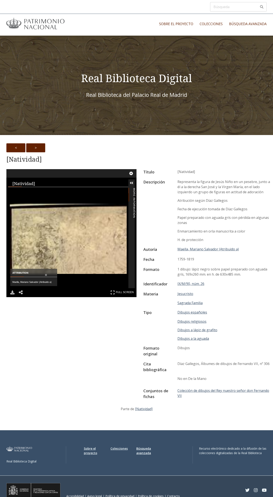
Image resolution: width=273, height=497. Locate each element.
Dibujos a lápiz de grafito (197, 330)
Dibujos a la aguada (193, 338)
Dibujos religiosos (191, 321)
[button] (138, 183)
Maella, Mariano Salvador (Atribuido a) (208, 249)
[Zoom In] (18, 192)
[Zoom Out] (35, 192)
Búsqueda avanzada (248, 24)
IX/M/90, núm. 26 (190, 283)
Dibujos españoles (192, 312)
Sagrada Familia (190, 303)
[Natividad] (24, 159)
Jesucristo (185, 293)
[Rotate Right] (52, 192)
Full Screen (125, 291)
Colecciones (211, 24)
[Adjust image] (69, 192)
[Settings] (131, 173)
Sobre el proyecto (176, 24)
